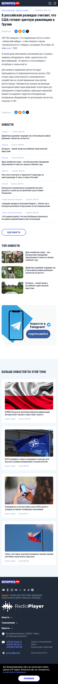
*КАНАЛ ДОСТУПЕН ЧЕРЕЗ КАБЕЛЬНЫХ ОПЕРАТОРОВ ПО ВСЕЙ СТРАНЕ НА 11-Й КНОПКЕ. (22, 596)
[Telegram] (23, 31)
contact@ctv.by (26, 653)
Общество (5, 145)
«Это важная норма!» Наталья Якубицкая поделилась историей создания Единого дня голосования (25, 217)
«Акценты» (5, 132)
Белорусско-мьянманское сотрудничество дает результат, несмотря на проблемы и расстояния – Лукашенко (23, 190)
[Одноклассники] (19, 31)
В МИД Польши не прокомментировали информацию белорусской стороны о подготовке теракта (27, 413)
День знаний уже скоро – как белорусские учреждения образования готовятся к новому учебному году (25, 163)
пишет (9, 48)
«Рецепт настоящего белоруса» (12, 199)
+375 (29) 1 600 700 (29, 647)
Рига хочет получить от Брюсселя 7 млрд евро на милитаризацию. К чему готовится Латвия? (23, 175)
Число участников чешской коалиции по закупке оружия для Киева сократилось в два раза (29, 555)
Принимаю (29, 678)
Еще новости (13, 232)
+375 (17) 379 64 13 (28, 642)
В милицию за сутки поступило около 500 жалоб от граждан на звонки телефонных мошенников (26, 508)
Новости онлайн (22, 10)
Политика (5, 184)
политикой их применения (15, 672)
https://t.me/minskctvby (12, 307)
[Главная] (12, 3)
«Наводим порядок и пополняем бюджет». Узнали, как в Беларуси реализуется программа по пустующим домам (26, 204)
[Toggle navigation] (54, 3)
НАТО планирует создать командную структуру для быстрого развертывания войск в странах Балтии (27, 460)
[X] (27, 31)
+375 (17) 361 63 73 (21, 644)
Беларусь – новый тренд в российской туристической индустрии (24, 149)
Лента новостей (8, 10)
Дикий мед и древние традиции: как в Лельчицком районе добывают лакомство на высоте (26, 136)
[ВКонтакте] (16, 31)
